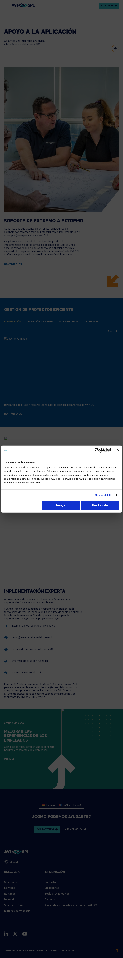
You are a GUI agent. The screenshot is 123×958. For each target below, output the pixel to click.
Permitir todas (100, 505)
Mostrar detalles (104, 495)
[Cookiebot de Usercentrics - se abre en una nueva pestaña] (97, 450)
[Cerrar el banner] (118, 450)
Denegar (61, 505)
